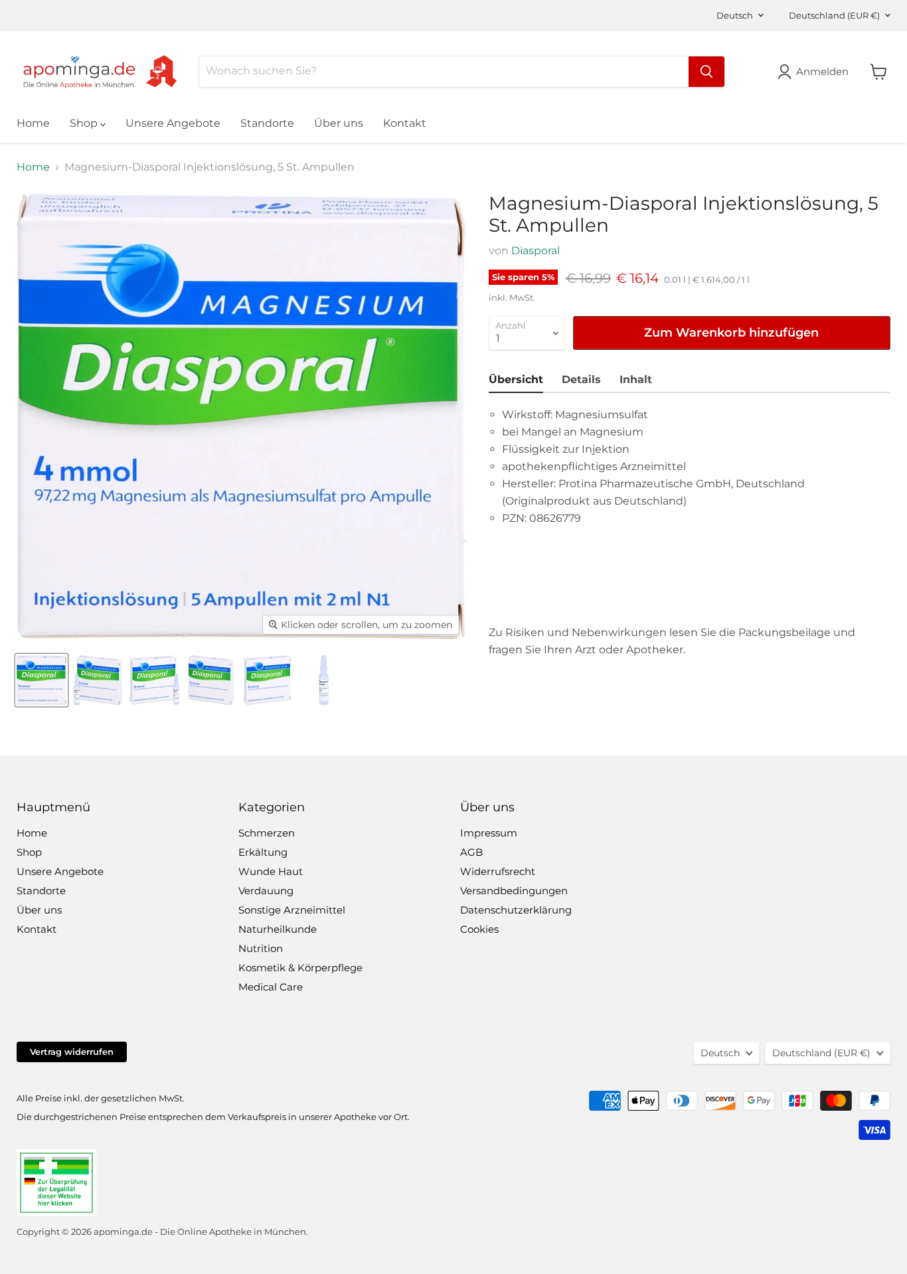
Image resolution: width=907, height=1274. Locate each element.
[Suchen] (706, 71)
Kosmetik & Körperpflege (300, 967)
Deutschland (834, 15)
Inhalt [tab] (635, 379)
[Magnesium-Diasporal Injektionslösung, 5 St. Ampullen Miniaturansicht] (41, 680)
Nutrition (260, 948)
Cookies (479, 929)
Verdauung (265, 890)
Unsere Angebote (172, 123)
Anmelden (822, 71)
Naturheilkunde (277, 929)
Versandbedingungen (514, 890)
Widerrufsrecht (497, 871)
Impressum (488, 833)
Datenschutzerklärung (516, 910)
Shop (85, 123)
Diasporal (535, 250)
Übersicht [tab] (516, 379)
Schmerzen (266, 833)
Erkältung (263, 852)
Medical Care (270, 987)
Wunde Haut (270, 871)
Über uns (338, 123)
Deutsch (734, 15)
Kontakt (404, 123)
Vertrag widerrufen (72, 1051)
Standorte (267, 123)
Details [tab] (581, 379)
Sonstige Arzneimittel (291, 910)
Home (33, 123)
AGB (471, 852)
